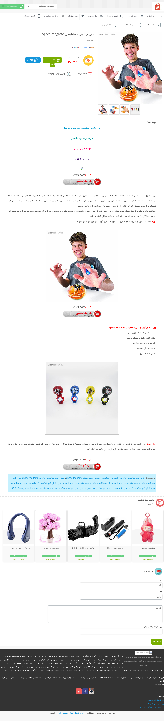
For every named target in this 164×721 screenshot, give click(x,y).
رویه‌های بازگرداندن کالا (155, 704)
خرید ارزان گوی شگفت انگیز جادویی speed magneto (131, 488)
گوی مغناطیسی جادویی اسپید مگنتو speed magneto (86, 483)
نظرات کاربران (107, 25)
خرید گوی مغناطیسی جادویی (132, 478)
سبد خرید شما (12, 6)
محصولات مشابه (130, 25)
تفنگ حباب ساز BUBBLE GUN (83, 548)
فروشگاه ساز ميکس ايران (69, 713)
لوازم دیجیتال (112, 16)
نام (161, 579)
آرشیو (150, 505)
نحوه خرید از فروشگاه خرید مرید (152, 707)
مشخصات (151, 25)
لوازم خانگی (152, 16)
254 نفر (30, 60)
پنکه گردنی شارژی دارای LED (19, 548)
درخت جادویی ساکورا (51, 548)
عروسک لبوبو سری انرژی (148, 548)
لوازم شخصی (132, 16)
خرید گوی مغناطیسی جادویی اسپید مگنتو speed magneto (92, 478)
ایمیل (160, 591)
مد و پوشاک (73, 16)
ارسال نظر (157, 642)
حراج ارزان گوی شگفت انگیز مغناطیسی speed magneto (36, 483)
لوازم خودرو (92, 16)
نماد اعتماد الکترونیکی (156, 700)
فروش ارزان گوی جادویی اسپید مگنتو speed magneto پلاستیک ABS (42, 488)
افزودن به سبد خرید (49, 62)
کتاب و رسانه (29, 16)
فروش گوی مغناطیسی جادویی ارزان (90, 488)
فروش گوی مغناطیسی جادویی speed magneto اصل (41, 478)
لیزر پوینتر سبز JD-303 (115, 548)
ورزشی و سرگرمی (51, 16)
